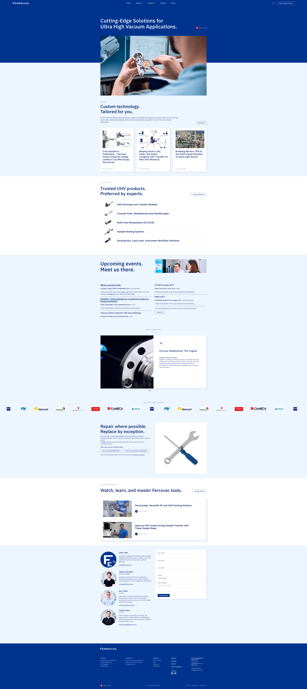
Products (103, 658)
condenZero (112, 294)
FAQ (154, 662)
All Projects (201, 123)
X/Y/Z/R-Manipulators (106, 662)
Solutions (138, 3)
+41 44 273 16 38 (196, 668)
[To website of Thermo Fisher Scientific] (22, 409)
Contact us (160, 312)
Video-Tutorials (157, 660)
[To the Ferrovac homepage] (21, 3)
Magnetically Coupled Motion (108, 660)
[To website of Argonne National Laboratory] (131, 409)
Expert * (160, 575)
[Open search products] (273, 3)
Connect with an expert (285, 3)
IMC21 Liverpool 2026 (110, 285)
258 (133, 294)
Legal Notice (203, 685)
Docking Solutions (130, 664)
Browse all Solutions (199, 194)
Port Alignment (104, 664)
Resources (151, 3)
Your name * (161, 553)
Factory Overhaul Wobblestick (111, 451)
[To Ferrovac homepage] (153, 649)
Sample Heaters (104, 666)
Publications (156, 666)
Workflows (129, 658)
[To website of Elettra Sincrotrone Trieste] (93, 409)
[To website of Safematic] (148, 409)
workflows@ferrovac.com (127, 605)
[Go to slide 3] (153, 391)
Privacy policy (194, 685)
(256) (123, 292)
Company (163, 3)
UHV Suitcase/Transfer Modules (134, 662)
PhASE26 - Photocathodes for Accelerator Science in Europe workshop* (124, 300)
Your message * (162, 582)
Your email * (161, 560)
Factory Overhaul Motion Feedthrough (135, 451)
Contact (173, 3)
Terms (188, 685)
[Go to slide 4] (154, 391)
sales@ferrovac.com (125, 565)
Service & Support (139, 455)
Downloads (156, 664)
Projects (128, 3)
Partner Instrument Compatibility (135, 660)
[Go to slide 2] (151, 391)
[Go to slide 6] (157, 391)
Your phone (161, 568)
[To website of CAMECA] (42, 409)
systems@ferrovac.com (126, 584)
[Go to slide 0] (149, 391)
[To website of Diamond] (111, 409)
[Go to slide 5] (156, 391)
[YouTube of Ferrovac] (175, 673)
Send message (164, 595)
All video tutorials (200, 491)
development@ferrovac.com (127, 624)
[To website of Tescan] (63, 409)
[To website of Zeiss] (78, 409)
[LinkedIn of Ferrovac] (172, 673)
